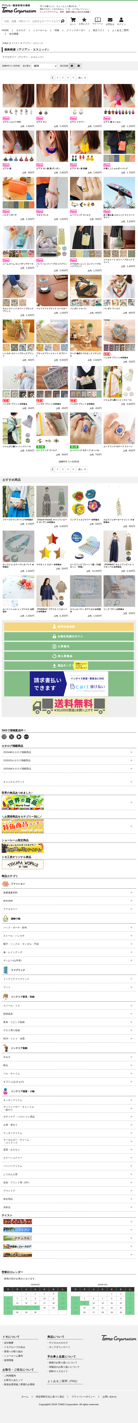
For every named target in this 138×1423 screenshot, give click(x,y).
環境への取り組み (13, 1351)
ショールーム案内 (13, 1355)
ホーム (24, 1396)
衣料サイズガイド (58, 1371)
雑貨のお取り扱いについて (63, 1362)
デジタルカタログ (58, 1342)
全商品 (5, 43)
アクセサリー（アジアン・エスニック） (23, 57)
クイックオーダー (76, 30)
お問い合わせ (109, 1396)
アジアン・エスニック (33, 43)
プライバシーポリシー (83, 1396)
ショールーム (40, 30)
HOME (5, 30)
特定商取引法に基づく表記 (50, 1396)
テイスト (16, 43)
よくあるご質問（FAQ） (63, 1381)
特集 (57, 30)
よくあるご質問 (120, 30)
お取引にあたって (13, 1380)
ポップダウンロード (59, 1347)
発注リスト (99, 30)
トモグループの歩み (14, 1347)
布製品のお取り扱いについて (64, 1367)
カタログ (21, 30)
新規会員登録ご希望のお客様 (19, 1384)
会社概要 (14, 33)
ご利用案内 (10, 1375)
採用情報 (8, 1360)
